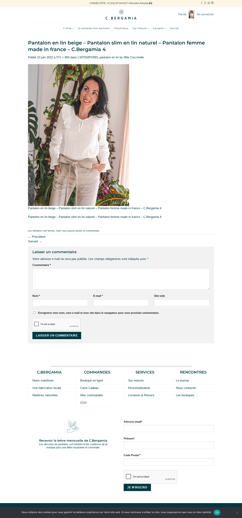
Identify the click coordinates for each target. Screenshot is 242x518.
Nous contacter (186, 388)
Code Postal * (132, 455)
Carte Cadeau (89, 388)
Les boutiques (185, 395)
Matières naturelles (45, 395)
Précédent (36, 236)
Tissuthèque (121, 28)
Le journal (182, 380)
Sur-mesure (140, 28)
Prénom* (129, 438)
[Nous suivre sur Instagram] (205, 3)
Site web (159, 295)
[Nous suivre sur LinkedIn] (212, 3)
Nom (36, 295)
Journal (174, 28)
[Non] (237, 513)
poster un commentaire (87, 230)
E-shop (67, 28)
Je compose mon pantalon (94, 28)
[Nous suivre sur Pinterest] (209, 3)
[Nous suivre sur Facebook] (202, 3)
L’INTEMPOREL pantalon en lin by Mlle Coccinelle (111, 57)
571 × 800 (62, 57)
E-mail (98, 295)
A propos (158, 28)
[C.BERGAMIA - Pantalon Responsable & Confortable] (121, 14)
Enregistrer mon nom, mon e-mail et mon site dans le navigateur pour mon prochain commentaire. (98, 312)
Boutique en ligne (91, 380)
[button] (186, 14)
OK (217, 512)
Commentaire (41, 264)
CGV (83, 402)
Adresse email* (133, 421)
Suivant (35, 241)
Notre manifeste (43, 380)
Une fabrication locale (46, 388)
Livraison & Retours (141, 395)
